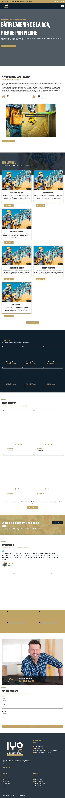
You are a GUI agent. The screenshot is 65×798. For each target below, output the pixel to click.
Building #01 (9, 362)
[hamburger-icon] (62, 6)
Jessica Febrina (10, 449)
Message (4, 711)
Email (3, 704)
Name (3, 698)
